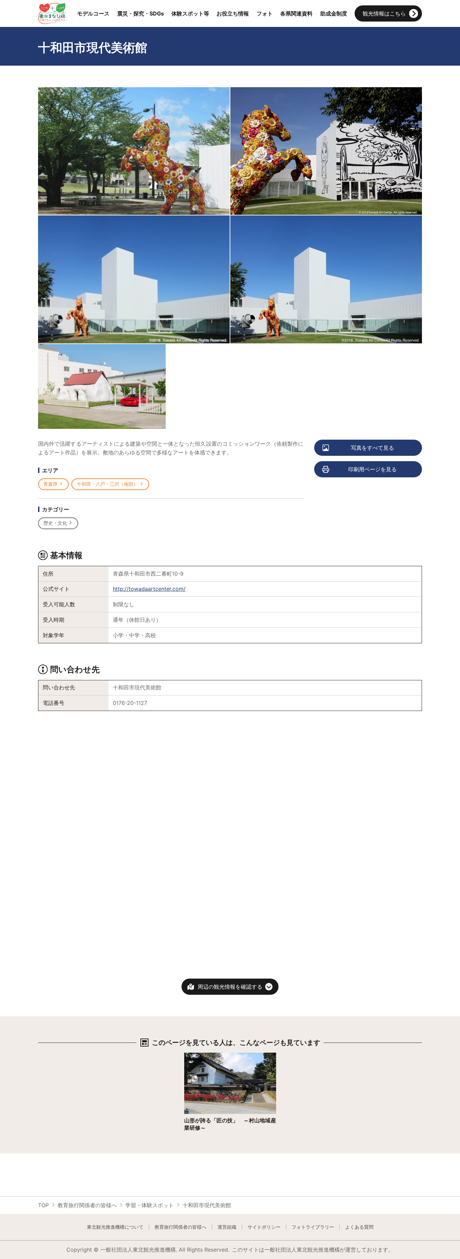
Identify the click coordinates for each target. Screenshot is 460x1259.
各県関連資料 (296, 13)
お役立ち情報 (233, 13)
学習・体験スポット (149, 1205)
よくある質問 (359, 1227)
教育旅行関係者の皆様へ (87, 1205)
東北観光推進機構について (115, 1227)
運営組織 (227, 1227)
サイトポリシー (264, 1227)
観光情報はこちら (384, 13)
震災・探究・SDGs (140, 13)
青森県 (50, 484)
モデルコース (93, 13)
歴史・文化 (55, 523)
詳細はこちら (200, 1056)
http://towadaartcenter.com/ (149, 588)
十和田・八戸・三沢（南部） (107, 484)
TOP (43, 1205)
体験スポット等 (190, 13)
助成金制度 (333, 13)
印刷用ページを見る (372, 469)
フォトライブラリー (313, 1227)
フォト (265, 13)
